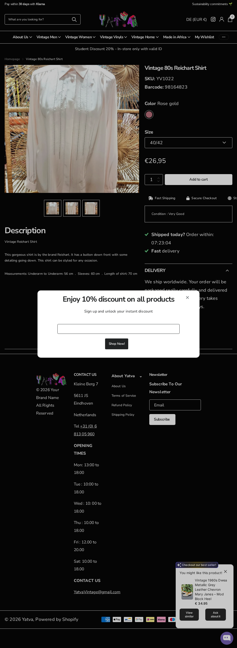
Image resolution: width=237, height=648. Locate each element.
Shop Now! (117, 344)
